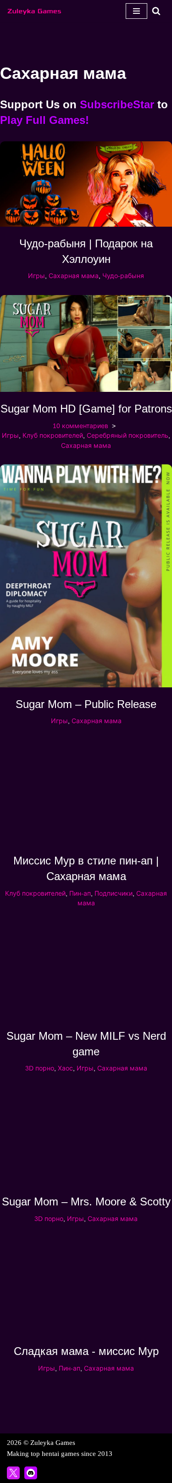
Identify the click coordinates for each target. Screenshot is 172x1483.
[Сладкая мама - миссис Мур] (86, 1286)
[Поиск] (156, 10)
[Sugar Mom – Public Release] (86, 575)
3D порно (39, 1068)
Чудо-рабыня (123, 276)
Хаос (65, 1068)
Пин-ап (80, 893)
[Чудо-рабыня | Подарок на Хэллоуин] (86, 184)
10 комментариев (80, 426)
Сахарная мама (74, 276)
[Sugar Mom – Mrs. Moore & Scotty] (86, 1136)
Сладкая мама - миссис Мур (86, 1351)
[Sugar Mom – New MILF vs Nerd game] (86, 970)
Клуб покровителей (52, 435)
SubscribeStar (117, 104)
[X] (13, 1472)
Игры (36, 276)
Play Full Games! (44, 120)
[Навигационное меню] (136, 11)
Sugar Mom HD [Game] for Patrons (86, 408)
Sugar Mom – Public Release (86, 704)
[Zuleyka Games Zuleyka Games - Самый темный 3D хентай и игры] (34, 11)
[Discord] (30, 1472)
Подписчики (113, 893)
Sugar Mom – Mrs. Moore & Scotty (86, 1201)
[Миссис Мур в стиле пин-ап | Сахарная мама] (86, 792)
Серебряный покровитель (127, 435)
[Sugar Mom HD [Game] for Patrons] (86, 343)
